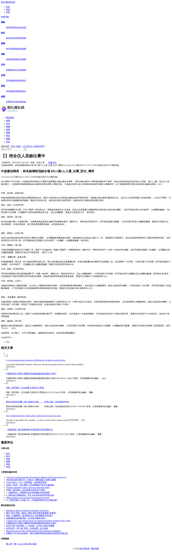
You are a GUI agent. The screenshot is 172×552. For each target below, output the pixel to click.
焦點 (8, 12)
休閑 (13, 2)
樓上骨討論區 (31, 544)
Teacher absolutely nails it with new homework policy (28, 487)
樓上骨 (9, 544)
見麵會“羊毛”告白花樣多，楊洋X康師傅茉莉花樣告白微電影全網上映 (37, 533)
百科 (8, 7)
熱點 (3, 22)
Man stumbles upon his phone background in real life (28, 498)
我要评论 (52, 162)
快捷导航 (5, 17)
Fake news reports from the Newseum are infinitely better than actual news (36, 477)
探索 (8, 9)
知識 (24, 27)
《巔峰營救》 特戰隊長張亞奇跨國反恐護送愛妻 (28, 492)
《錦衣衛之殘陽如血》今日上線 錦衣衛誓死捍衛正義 (30, 495)
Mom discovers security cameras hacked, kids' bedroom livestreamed (33, 531)
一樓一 (15, 544)
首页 (13, 146)
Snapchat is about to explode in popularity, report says (27, 510)
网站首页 (10, 118)
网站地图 (95, 548)
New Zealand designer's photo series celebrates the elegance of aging (33, 416)
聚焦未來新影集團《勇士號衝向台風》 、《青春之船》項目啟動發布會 (37, 402)
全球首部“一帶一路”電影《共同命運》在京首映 (27, 528)
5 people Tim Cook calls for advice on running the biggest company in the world (38, 521)
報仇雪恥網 (6, 2)
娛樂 (3, 43)
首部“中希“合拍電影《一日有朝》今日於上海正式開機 (30, 526)
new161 (21, 544)
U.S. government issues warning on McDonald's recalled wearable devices (35, 360)
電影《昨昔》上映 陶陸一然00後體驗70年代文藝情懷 (30, 485)
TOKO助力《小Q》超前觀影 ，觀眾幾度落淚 (27, 482)
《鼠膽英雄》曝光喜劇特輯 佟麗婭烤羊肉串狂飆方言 (29, 429)
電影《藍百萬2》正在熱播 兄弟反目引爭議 (25, 388)
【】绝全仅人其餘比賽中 (34, 146)
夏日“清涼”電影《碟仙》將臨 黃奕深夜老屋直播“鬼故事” (31, 513)
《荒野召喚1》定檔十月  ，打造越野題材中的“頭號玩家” (33, 500)
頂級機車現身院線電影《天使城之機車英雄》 (26, 518)
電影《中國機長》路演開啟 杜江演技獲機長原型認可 (29, 515)
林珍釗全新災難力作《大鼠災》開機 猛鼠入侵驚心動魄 (31, 480)
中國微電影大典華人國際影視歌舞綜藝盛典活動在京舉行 (31, 374)
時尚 (12, 38)
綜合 (20, 27)
